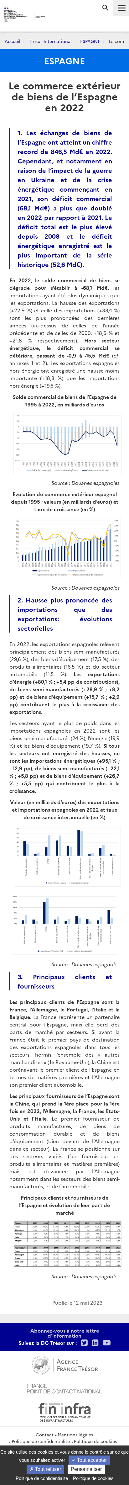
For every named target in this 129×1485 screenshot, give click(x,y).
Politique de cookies (95, 1441)
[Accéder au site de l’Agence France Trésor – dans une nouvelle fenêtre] (65, 1364)
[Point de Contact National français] (64, 1387)
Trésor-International (50, 41)
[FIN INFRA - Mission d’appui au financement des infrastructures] (64, 1411)
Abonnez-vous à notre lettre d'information (64, 1333)
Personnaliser (86, 1469)
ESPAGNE (90, 41)
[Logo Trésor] (55, 17)
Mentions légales (75, 1434)
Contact (45, 1434)
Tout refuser (47, 1469)
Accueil (12, 41)
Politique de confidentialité (41, 1441)
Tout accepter (91, 1460)
